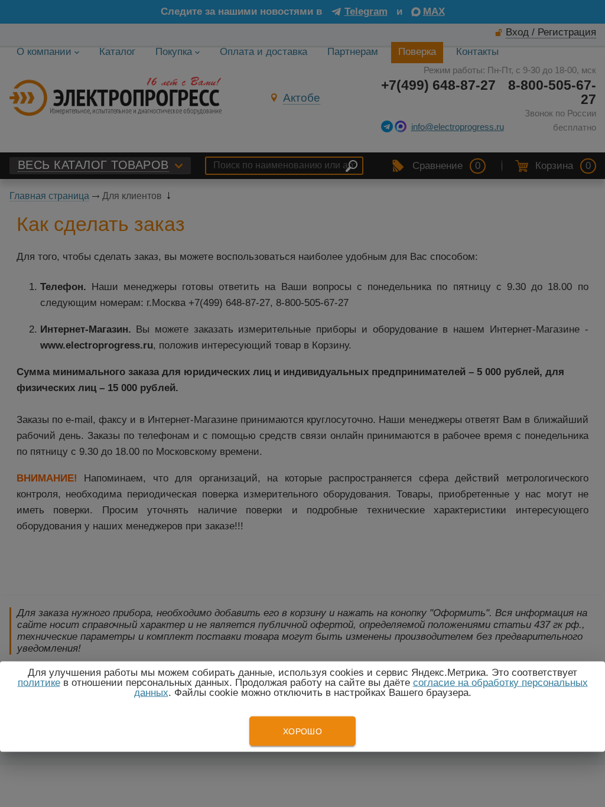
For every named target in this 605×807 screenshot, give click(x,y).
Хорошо (302, 731)
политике (39, 682)
